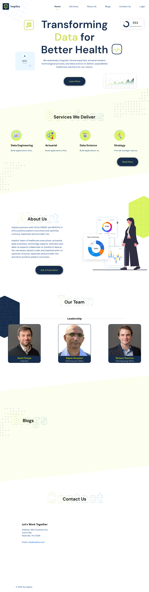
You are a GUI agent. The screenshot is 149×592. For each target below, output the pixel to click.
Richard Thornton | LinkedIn (125, 360)
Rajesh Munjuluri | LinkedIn (74, 360)
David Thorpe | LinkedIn (24, 360)
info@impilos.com (36, 542)
